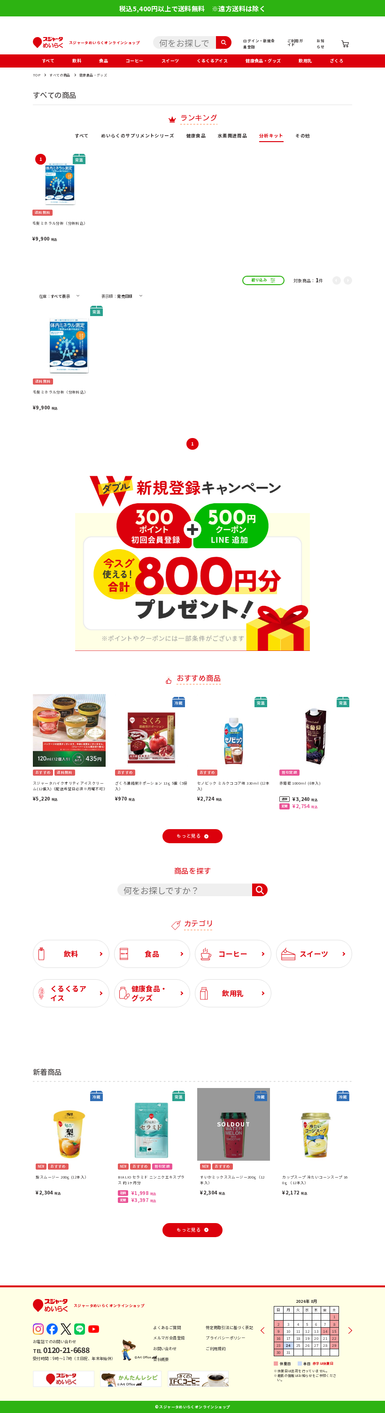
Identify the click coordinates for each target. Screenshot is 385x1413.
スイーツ (170, 61)
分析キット (271, 136)
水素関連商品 (232, 136)
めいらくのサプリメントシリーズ (137, 136)
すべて (48, 61)
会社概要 (161, 1359)
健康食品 (196, 136)
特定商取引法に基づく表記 (229, 1327)
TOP (36, 75)
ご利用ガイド (295, 42)
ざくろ (336, 61)
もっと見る (189, 836)
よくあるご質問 (167, 1327)
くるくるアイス (212, 61)
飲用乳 (305, 61)
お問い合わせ (165, 1348)
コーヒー (135, 61)
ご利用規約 (215, 1348)
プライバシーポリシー (225, 1337)
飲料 (76, 61)
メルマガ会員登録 (169, 1337)
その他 (302, 136)
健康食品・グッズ (263, 61)
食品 (103, 61)
